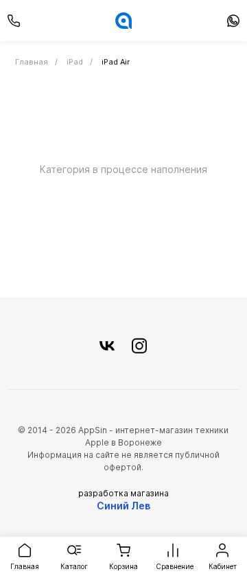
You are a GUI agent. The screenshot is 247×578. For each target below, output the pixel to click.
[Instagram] (139, 346)
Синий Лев (123, 505)
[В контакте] (107, 346)
